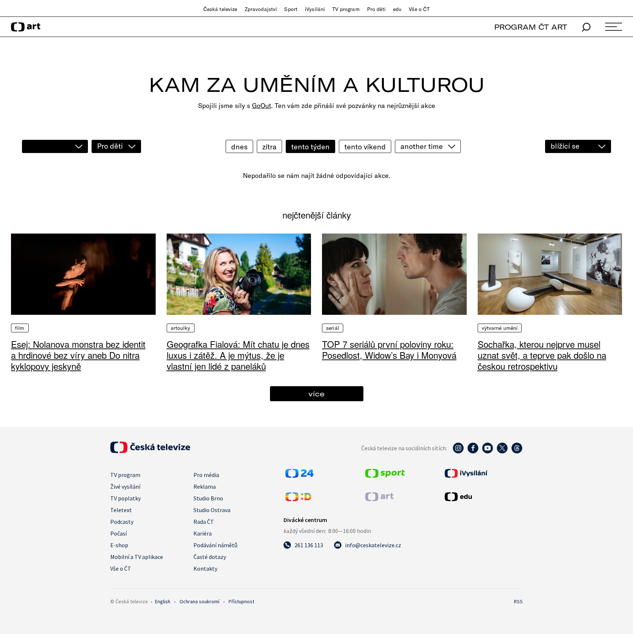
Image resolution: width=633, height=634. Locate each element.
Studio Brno (208, 498)
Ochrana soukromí (199, 601)
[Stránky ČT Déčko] (298, 499)
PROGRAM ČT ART (530, 26)
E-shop (119, 545)
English (162, 601)
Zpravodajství (261, 9)
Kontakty (205, 568)
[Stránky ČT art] (379, 499)
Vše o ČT (419, 9)
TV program (345, 9)
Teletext (121, 510)
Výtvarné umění (500, 328)
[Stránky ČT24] (299, 475)
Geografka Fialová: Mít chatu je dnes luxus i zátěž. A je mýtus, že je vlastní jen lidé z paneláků (238, 354)
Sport (290, 9)
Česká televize (220, 9)
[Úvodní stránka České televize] (150, 451)
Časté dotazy (209, 556)
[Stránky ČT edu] (483, 496)
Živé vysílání (125, 486)
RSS (518, 601)
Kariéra (202, 533)
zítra (269, 146)
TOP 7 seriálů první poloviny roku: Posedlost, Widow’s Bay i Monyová (389, 349)
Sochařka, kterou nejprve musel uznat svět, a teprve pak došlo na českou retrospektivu (542, 354)
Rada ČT (203, 521)
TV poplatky (125, 498)
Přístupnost (241, 601)
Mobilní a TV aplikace (136, 556)
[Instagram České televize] (458, 451)
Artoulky (180, 328)
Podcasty (121, 521)
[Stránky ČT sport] (385, 475)
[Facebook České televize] (473, 451)
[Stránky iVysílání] (483, 473)
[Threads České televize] (517, 451)
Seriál (332, 328)
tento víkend (365, 146)
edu (397, 9)
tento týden (310, 146)
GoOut (261, 105)
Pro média (206, 474)
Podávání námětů (215, 545)
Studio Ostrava (211, 510)
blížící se (565, 145)
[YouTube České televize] (487, 451)
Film (20, 328)
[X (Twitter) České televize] (502, 451)
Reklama (204, 486)
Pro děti (376, 9)
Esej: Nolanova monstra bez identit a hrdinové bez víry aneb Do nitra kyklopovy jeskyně (78, 354)
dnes (239, 146)
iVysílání (315, 9)
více (316, 393)
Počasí (118, 533)
